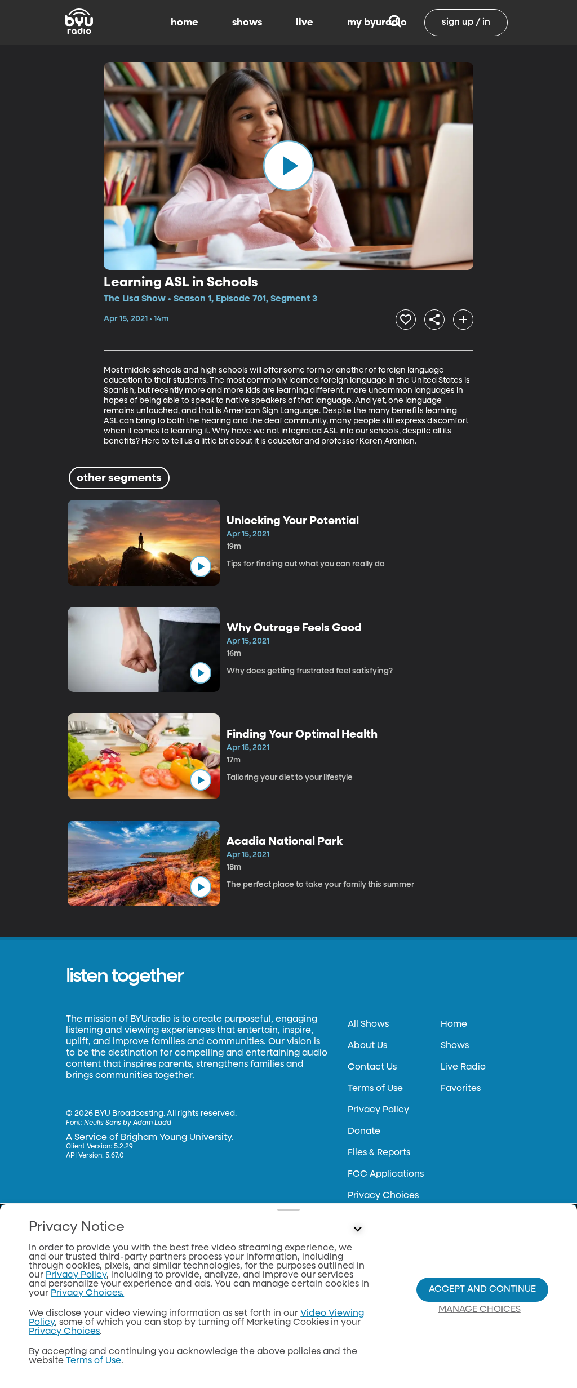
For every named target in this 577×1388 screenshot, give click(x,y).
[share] (434, 319)
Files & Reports (379, 1153)
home (184, 22)
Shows (455, 1045)
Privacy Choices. (87, 1293)
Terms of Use (375, 1088)
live (304, 22)
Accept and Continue (482, 1289)
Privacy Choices (383, 1195)
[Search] (395, 22)
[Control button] (357, 1230)
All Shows (368, 1024)
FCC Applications (386, 1174)
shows (247, 22)
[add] (463, 319)
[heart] (406, 319)
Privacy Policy (378, 1110)
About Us (367, 1045)
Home (454, 1024)
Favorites (461, 1088)
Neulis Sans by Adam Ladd (127, 1123)
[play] (288, 165)
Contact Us (372, 1067)
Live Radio (463, 1067)
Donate (364, 1131)
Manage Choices (479, 1309)
